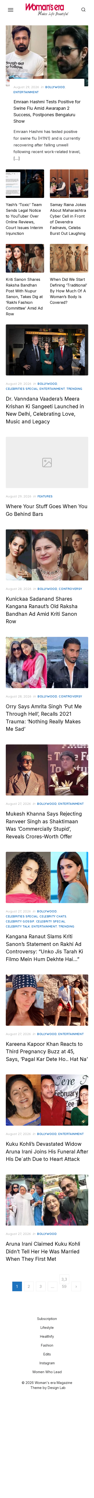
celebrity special (50, 921)
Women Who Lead (47, 1372)
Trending (74, 389)
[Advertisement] (47, 1444)
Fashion (47, 1345)
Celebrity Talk (18, 926)
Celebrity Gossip (20, 921)
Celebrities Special (22, 389)
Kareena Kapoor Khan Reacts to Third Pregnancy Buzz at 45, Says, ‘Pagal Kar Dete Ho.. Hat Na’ (47, 1051)
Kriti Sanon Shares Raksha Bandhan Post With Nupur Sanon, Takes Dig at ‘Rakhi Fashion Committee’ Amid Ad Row (24, 296)
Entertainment (26, 92)
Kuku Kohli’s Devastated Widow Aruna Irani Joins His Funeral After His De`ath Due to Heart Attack (47, 1151)
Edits (47, 1354)
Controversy (70, 589)
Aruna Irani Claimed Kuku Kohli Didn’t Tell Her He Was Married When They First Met (43, 1251)
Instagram (47, 1363)
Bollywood (55, 87)
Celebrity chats (53, 916)
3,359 (64, 1280)
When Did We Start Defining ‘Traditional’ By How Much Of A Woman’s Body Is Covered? (68, 291)
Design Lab (57, 1388)
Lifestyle (47, 1327)
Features (45, 496)
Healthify (47, 1336)
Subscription (47, 1319)
